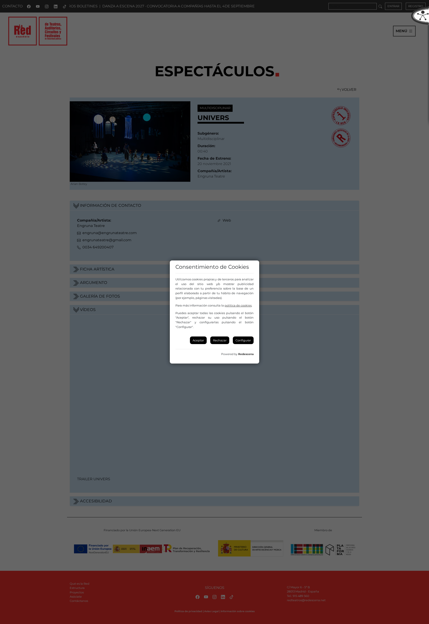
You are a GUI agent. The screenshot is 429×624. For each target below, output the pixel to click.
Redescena (246, 354)
